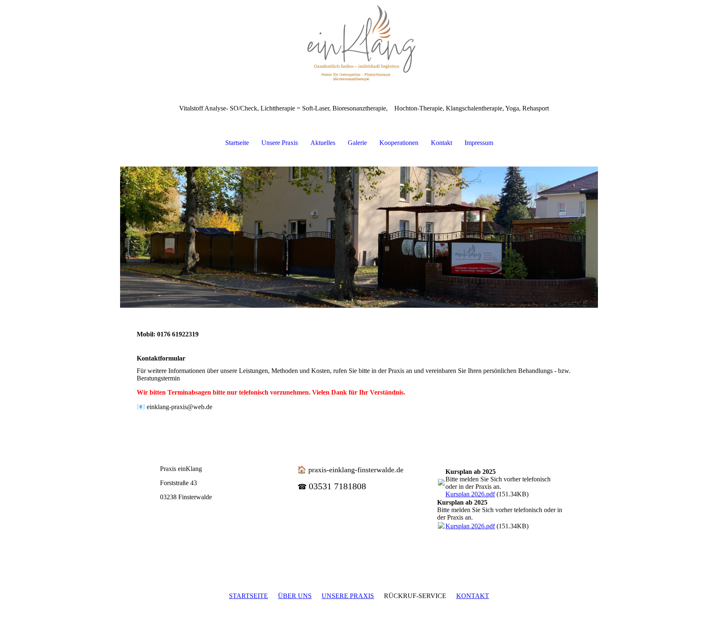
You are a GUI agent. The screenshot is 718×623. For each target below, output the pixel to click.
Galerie (357, 142)
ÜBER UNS (295, 595)
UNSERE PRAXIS (348, 595)
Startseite (237, 142)
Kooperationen (398, 142)
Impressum (479, 142)
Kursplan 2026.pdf (470, 494)
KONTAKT (472, 595)
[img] (359, 41)
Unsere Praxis (279, 142)
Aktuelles (322, 142)
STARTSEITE (248, 595)
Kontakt (441, 142)
